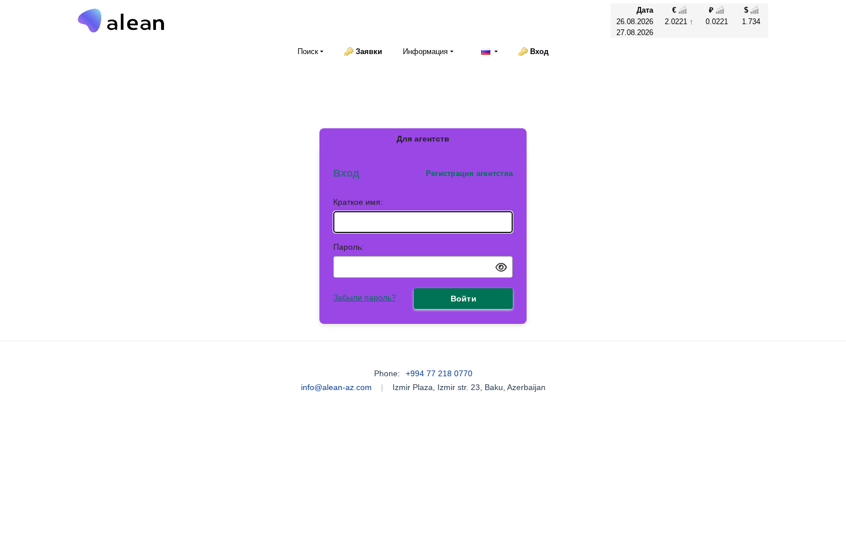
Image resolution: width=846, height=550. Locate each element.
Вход (539, 51)
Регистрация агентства (469, 173)
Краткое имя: (358, 202)
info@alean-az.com (336, 387)
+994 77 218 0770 (439, 373)
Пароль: (348, 246)
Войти (464, 298)
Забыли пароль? (364, 297)
